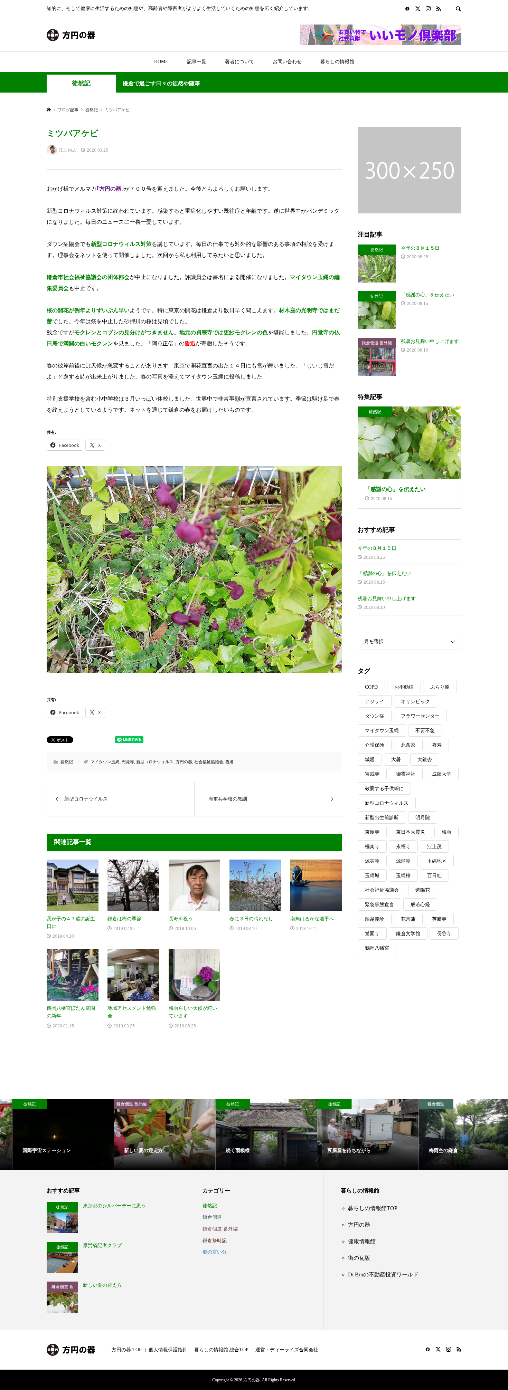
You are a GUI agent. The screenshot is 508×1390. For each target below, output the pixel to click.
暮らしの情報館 (337, 61)
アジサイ (374, 701)
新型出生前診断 (382, 817)
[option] (51, 1134)
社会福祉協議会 (208, 761)
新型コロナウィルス (154, 761)
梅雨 (446, 832)
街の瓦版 (359, 1258)
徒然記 (81, 83)
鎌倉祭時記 (215, 1240)
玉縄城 (372, 875)
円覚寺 (128, 761)
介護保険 (374, 745)
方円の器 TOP (127, 1349)
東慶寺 (372, 832)
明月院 (422, 817)
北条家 (408, 745)
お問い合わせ (287, 61)
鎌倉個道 (212, 1217)
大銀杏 (424, 759)
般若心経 (420, 904)
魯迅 (229, 761)
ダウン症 (374, 716)
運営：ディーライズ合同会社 (286, 1349)
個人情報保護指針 (168, 1349)
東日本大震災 (410, 832)
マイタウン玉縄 (105, 761)
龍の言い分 (215, 1252)
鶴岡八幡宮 (377, 948)
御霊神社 (405, 774)
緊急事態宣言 (379, 904)
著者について (239, 61)
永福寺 (403, 846)
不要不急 (425, 730)
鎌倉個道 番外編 (220, 1228)
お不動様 (404, 687)
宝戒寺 (372, 774)
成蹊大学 (441, 774)
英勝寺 (439, 919)
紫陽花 (422, 890)
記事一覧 (196, 61)
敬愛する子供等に (384, 788)
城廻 (370, 759)
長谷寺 (444, 933)
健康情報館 (362, 1241)
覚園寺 (372, 933)
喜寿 (437, 745)
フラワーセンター (420, 716)
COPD (371, 687)
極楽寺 (372, 846)
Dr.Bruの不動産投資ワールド (383, 1274)
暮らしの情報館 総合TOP (221, 1349)
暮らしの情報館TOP (372, 1208)
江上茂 (434, 846)
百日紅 (434, 875)
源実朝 (372, 861)
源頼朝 (403, 861)
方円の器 (184, 761)
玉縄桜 (403, 875)
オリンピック (415, 701)
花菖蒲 (408, 919)
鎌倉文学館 (408, 933)
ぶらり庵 (440, 687)
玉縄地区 (436, 861)
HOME (161, 61)
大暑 (396, 759)
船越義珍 (374, 919)
